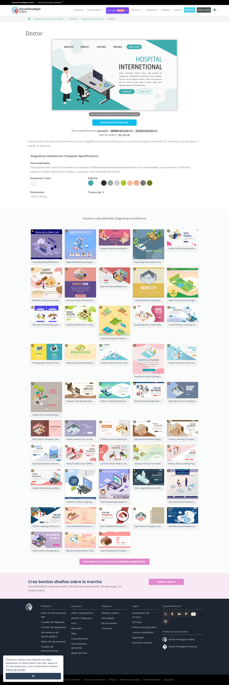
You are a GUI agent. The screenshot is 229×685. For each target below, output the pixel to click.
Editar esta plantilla (114, 122)
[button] (95, 10)
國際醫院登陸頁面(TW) (122, 130)
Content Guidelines (143, 632)
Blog (73, 633)
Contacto (107, 628)
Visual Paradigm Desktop (49, 2)
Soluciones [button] (151, 9)
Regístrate (189, 9)
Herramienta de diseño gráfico (49, 18)
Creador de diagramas (53, 627)
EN (120, 134)
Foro (73, 623)
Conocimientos (79, 638)
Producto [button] (78, 9)
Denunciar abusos (142, 642)
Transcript (95, 192)
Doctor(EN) (102, 130)
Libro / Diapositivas (82, 612)
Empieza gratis (166, 581)
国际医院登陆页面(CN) (146, 130)
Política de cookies (15, 669)
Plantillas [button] (165, 9)
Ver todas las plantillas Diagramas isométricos (114, 561)
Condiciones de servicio (95, 679)
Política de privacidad (144, 627)
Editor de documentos (53, 641)
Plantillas (72, 18)
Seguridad (137, 637)
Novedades (108, 618)
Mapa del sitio (79, 652)
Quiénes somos (110, 612)
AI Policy (136, 622)
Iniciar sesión (204, 9)
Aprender (76, 628)
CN (128, 134)
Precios (177, 9)
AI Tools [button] (116, 10)
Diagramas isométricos (92, 18)
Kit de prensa (109, 623)
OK (33, 676)
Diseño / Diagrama (81, 618)
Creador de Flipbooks (52, 622)
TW (124, 134)
